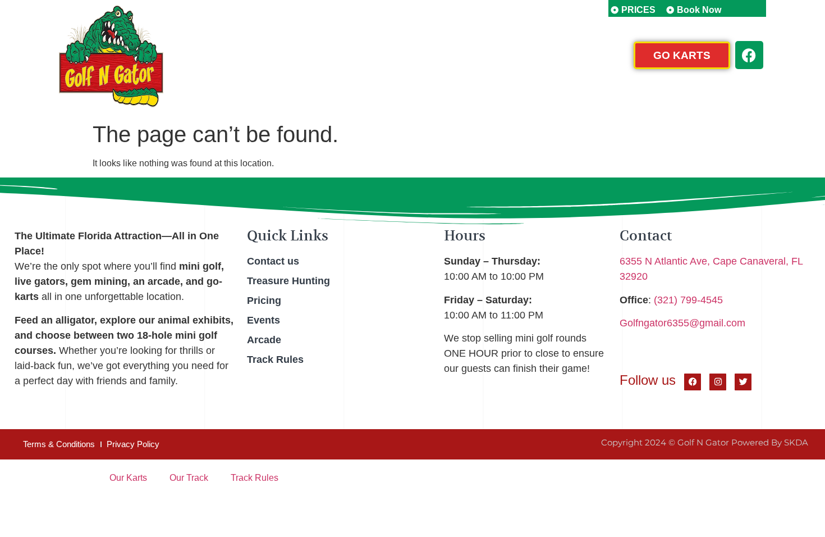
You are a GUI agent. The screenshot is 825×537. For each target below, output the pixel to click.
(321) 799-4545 (688, 300)
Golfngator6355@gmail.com (682, 323)
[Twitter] (743, 382)
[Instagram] (717, 382)
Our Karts (128, 478)
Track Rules (254, 478)
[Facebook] (749, 55)
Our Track (188, 478)
